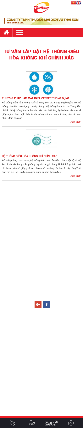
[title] (12, 422)
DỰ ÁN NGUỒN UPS (43, 391)
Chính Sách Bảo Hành (43, 226)
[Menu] (48, 32)
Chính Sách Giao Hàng (43, 220)
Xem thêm (75, 121)
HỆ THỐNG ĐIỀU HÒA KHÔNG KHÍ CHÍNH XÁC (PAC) (43, 329)
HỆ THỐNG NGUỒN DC (43, 341)
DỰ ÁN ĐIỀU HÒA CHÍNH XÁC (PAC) (43, 397)
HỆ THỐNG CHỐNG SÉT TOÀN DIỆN (43, 322)
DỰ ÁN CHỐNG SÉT (43, 378)
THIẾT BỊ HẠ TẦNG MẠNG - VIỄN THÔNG (43, 347)
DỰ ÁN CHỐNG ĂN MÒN (43, 403)
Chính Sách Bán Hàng (43, 214)
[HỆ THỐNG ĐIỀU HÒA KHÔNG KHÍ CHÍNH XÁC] (41, 141)
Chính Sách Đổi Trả (43, 232)
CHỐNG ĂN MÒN (43, 360)
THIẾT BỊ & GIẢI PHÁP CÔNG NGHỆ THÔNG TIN (43, 353)
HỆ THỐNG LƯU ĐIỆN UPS (43, 335)
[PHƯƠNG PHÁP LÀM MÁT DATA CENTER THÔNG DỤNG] (41, 83)
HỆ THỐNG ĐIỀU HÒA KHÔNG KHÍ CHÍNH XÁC (29, 156)
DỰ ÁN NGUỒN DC (43, 385)
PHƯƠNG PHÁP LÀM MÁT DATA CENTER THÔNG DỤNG (35, 98)
